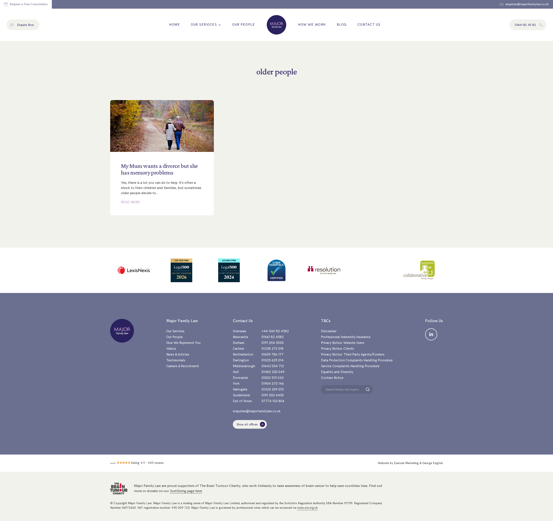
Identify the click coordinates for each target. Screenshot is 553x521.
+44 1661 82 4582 (275, 331)
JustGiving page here (186, 491)
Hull (236, 372)
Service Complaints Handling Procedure (350, 366)
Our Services (204, 25)
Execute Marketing (406, 463)
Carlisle (238, 349)
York (236, 384)
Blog (342, 25)
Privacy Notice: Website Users (342, 343)
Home (174, 25)
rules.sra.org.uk (307, 508)
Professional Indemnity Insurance (345, 337)
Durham (238, 343)
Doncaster (240, 378)
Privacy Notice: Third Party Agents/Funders (353, 354)
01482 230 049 (273, 372)
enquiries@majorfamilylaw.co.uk (256, 411)
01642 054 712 (273, 366)
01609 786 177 (272, 354)
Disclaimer (329, 331)
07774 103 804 (273, 401)
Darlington (241, 360)
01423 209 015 (273, 389)
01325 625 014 (273, 360)
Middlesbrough (244, 366)
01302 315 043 (273, 378)
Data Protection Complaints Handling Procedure (357, 360)
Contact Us (369, 25)
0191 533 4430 (273, 395)
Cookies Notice (332, 378)
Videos (171, 349)
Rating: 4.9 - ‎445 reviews (147, 463)
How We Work (312, 25)
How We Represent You (183, 343)
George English (432, 463)
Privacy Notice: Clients (337, 349)
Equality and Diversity (337, 372)
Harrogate (240, 389)
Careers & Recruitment (182, 366)
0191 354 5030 (273, 343)
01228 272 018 (272, 349)
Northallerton (243, 354)
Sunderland (241, 395)
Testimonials (175, 360)
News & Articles (177, 354)
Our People (243, 25)
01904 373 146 (273, 384)
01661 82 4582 (273, 337)
